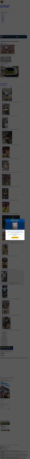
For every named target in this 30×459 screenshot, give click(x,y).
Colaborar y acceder (15, 237)
